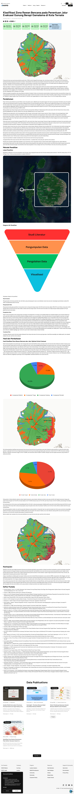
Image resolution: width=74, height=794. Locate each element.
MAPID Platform (4, 768)
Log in (70, 5)
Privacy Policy (65, 772)
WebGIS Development (34, 770)
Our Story (18, 768)
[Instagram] (66, 785)
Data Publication (50, 768)
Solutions (29, 5)
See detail (5, 787)
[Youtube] (69, 785)
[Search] (61, 3)
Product (24, 5)
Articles (48, 772)
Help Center (65, 768)
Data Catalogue (50, 770)
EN (66, 3)
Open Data (8, 26)
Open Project (55, 24)
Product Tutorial (50, 777)
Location (18, 770)
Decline (7, 790)
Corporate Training (33, 777)
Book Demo (64, 5)
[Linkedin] (72, 785)
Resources (43, 5)
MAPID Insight (4, 770)
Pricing (34, 5)
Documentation (66, 770)
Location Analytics (33, 768)
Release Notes (50, 775)
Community (32, 772)
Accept (16, 790)
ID (64, 3)
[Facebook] (63, 785)
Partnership (32, 775)
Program (37, 5)
